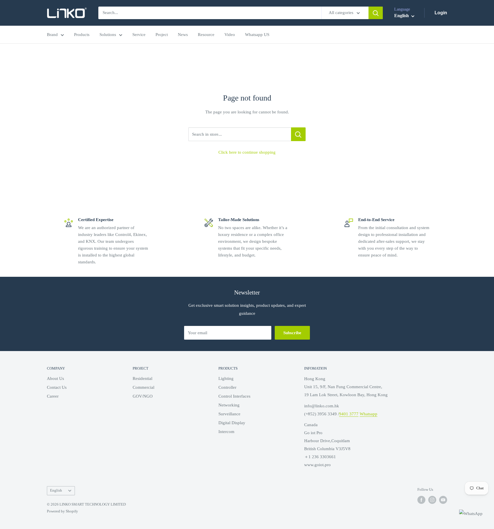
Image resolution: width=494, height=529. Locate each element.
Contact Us (57, 387)
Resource (206, 34)
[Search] (375, 13)
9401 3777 (348, 414)
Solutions (107, 34)
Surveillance (229, 414)
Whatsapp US (257, 34)
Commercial (143, 387)
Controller (227, 387)
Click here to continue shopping (247, 152)
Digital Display (231, 422)
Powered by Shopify (62, 511)
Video (229, 34)
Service (139, 34)
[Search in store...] (298, 134)
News (183, 34)
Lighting (226, 378)
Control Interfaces (234, 396)
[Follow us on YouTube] (443, 500)
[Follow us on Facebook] (421, 500)
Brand (52, 34)
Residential (142, 378)
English (56, 490)
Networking (229, 405)
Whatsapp (368, 414)
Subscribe (292, 332)
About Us (55, 378)
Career (53, 396)
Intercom (226, 431)
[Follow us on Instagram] (432, 500)
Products (81, 34)
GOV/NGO (143, 396)
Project (162, 34)
